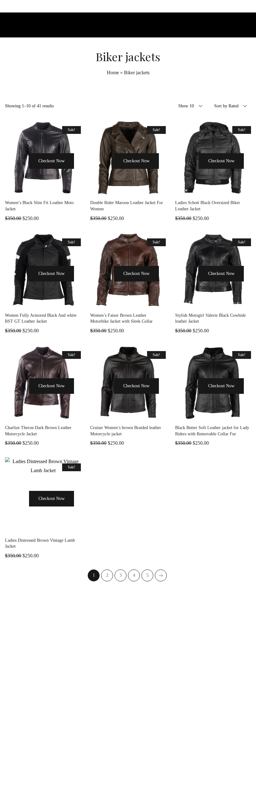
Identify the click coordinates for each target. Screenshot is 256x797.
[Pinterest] (142, 779)
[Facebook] (114, 779)
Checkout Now (51, 161)
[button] (20, 172)
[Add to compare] (58, 189)
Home (113, 72)
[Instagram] (128, 779)
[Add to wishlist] (43, 189)
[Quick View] (27, 189)
